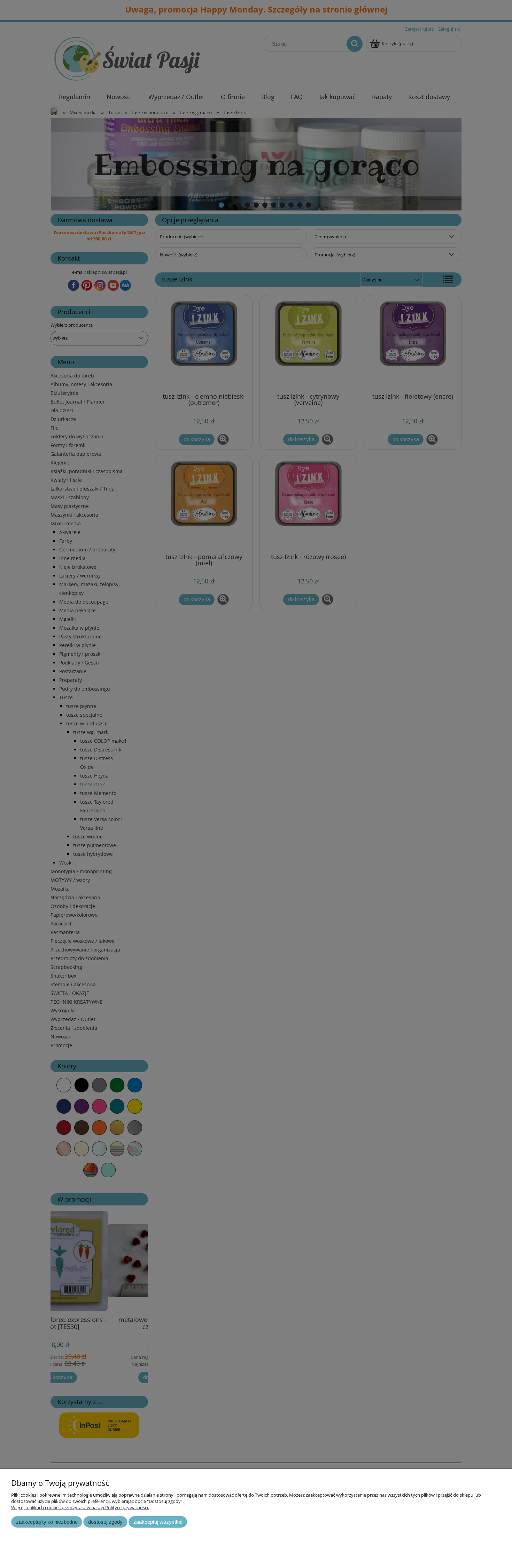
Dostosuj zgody (105, 1522)
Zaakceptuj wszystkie (158, 1522)
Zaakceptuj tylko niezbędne (47, 1522)
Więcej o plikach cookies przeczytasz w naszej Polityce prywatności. (80, 1507)
